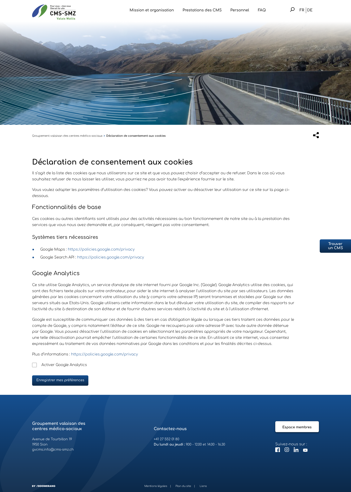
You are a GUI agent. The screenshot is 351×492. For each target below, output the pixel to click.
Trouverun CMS (335, 246)
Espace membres (297, 427)
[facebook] (278, 451)
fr (302, 10)
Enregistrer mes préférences (60, 380)
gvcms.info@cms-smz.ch (53, 449)
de (309, 10)
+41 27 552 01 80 (166, 439)
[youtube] (305, 451)
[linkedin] (296, 451)
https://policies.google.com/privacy (101, 249)
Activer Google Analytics (64, 365)
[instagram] (287, 451)
